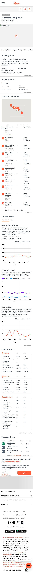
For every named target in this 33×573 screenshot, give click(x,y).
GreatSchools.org (17, 455)
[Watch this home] (20, 9)
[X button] (18, 522)
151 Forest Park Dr (9, 168)
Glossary (12, 515)
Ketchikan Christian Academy (12, 447)
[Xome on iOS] (10, 531)
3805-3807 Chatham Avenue (8, 195)
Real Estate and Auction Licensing (13, 538)
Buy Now (24, 473)
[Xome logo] (16, 3)
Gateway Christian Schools (12, 451)
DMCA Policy (14, 564)
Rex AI (22, 518)
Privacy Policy (7, 555)
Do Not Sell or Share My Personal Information (15, 565)
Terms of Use (20, 553)
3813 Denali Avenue (8, 203)
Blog (18, 515)
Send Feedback (16, 485)
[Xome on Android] (21, 531)
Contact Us (16, 512)
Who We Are (7, 512)
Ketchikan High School (11, 443)
